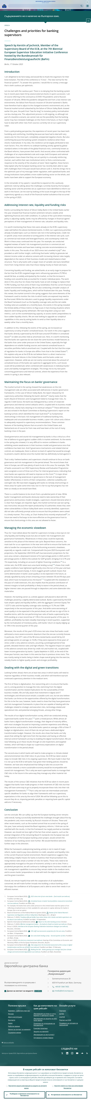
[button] (87, 2)
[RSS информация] (87, 1053)
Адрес (10, 1023)
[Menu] (87, 6)
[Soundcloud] (82, 1053)
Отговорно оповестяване (43, 1038)
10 (53, 564)
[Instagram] (72, 1053)
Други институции (15, 1017)
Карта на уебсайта (8, 1042)
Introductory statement (26, 940)
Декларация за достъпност (44, 1035)
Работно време (14, 1026)
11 (42, 579)
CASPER (62, 1017)
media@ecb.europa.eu (64, 991)
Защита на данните (41, 1031)
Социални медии (14, 1033)
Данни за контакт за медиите (20, 991)
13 (27, 790)
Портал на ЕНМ (65, 1020)
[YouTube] (77, 1053)
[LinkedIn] (67, 1053)
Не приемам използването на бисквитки (66, 1095)
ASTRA (61, 1014)
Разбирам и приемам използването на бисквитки (24, 1094)
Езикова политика (40, 1028)
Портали (62, 1011)
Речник (11, 1014)
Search (81, 5)
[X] (62, 1053)
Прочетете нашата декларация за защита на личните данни (27, 1087)
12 (33, 718)
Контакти (11, 1020)
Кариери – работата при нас (19, 1011)
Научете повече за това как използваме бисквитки (68, 1087)
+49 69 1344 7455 (62, 987)
